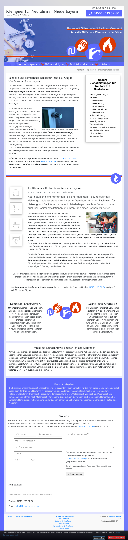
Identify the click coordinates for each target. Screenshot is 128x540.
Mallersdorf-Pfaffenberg (47, 397)
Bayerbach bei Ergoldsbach (86, 397)
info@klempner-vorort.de (28, 506)
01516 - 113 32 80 (105, 13)
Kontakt (80, 69)
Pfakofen (12, 403)
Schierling (63, 400)
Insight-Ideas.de (115, 516)
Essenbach (89, 400)
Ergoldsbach (66, 397)
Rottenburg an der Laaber (45, 400)
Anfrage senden (75, 474)
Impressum (91, 69)
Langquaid (100, 400)
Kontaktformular (48, 161)
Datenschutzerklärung (108, 69)
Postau (109, 400)
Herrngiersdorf (25, 400)
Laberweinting (75, 400)
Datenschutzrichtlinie (10, 535)
